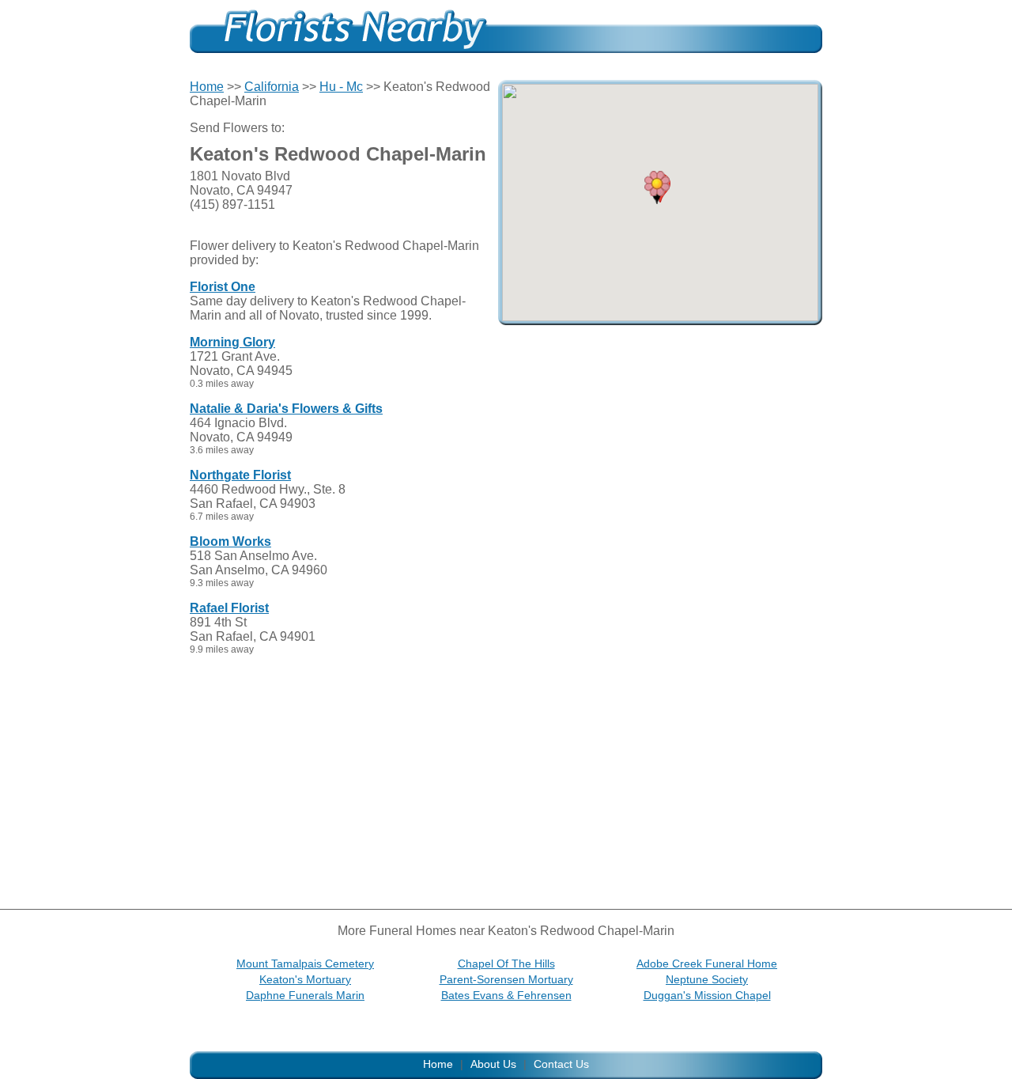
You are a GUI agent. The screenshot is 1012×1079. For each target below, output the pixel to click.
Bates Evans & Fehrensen (506, 995)
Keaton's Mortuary (305, 979)
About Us (493, 1064)
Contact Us (561, 1064)
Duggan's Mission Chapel (707, 995)
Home (207, 86)
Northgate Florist (240, 475)
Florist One (222, 286)
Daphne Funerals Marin (305, 995)
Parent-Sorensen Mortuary (506, 979)
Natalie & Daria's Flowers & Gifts (286, 408)
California (271, 86)
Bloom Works (230, 541)
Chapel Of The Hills (506, 963)
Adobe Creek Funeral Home (706, 963)
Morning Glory (232, 342)
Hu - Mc (341, 86)
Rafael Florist (229, 608)
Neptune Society (707, 979)
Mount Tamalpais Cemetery (305, 963)
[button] (657, 187)
